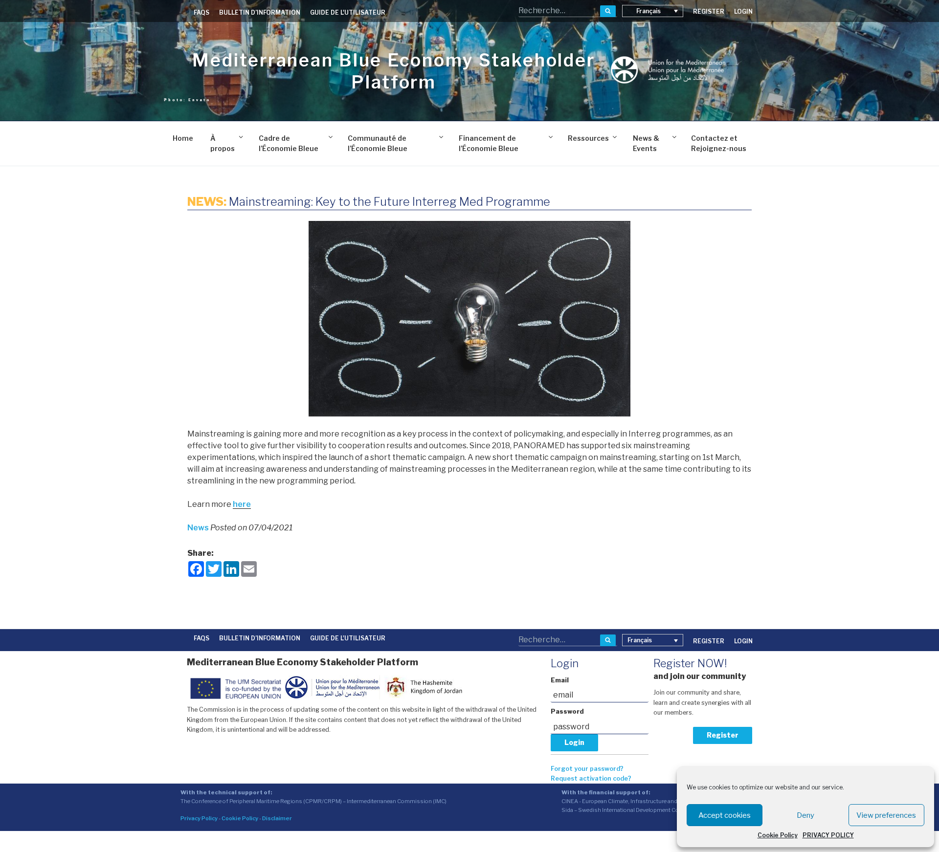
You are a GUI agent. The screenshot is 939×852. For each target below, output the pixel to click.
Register (722, 735)
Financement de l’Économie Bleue (488, 143)
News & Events (646, 143)
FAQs (201, 12)
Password (567, 711)
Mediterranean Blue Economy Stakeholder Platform (393, 71)
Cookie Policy (778, 835)
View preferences (886, 815)
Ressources (588, 138)
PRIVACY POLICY (828, 835)
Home (183, 138)
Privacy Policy (199, 818)
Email (560, 680)
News (198, 527)
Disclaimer (277, 818)
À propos (222, 143)
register (708, 11)
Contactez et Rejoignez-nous (718, 143)
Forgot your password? (587, 768)
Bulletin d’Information (259, 12)
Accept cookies (724, 815)
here (242, 504)
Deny (805, 815)
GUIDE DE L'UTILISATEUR (347, 12)
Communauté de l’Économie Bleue (377, 143)
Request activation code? (591, 778)
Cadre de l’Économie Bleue (288, 143)
